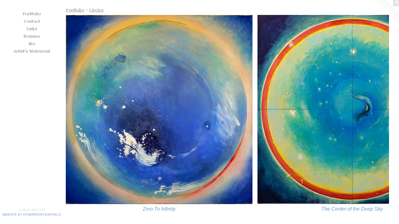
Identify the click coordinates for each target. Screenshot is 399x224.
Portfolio (31, 13)
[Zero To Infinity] (159, 109)
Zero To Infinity (159, 209)
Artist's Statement (31, 51)
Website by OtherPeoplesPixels (31, 214)
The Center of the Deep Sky (352, 209)
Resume (31, 36)
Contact (32, 21)
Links (31, 28)
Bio (31, 43)
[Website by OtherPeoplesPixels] (386, 12)
